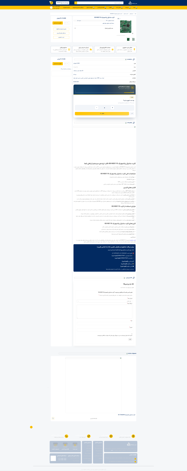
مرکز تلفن (131, 13)
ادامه (112, 450)
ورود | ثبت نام (65, 3)
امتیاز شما (129, 298)
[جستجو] (75, 2)
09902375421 (121, 255)
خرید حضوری (61, 37)
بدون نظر (79, 20)
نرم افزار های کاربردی (61, 33)
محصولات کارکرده (55, 449)
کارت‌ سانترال (126, 13)
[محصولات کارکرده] (55, 445)
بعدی (103, 113)
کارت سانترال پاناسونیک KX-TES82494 (126, 415)
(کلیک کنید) (115, 255)
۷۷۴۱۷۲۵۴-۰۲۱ (115, 253)
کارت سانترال (133, 240)
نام (131, 320)
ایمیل (130, 327)
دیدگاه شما (129, 303)
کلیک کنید (117, 258)
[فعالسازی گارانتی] (65, 445)
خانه (135, 13)
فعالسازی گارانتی (65, 449)
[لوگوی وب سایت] (133, 3)
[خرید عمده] (75, 445)
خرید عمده (75, 449)
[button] (48, 387)
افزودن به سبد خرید (57, 23)
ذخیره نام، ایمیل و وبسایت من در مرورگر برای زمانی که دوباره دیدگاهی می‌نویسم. (114, 335)
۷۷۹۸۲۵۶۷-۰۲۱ (123, 253)
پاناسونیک (75, 67)
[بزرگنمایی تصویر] (132, 33)
